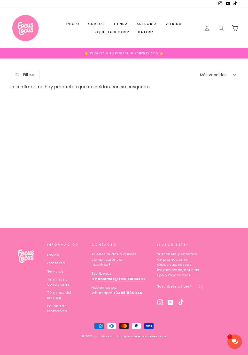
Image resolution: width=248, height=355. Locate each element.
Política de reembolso (57, 308)
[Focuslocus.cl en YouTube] (170, 302)
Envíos (53, 255)
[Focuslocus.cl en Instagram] (160, 302)
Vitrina (174, 24)
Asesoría (147, 24)
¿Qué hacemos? (112, 32)
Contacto (56, 263)
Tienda (121, 24)
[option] (124, 53)
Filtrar (28, 74)
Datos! (146, 32)
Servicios (55, 271)
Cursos (96, 24)
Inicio (73, 24)
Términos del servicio (59, 295)
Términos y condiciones (58, 282)
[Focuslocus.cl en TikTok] (181, 302)
